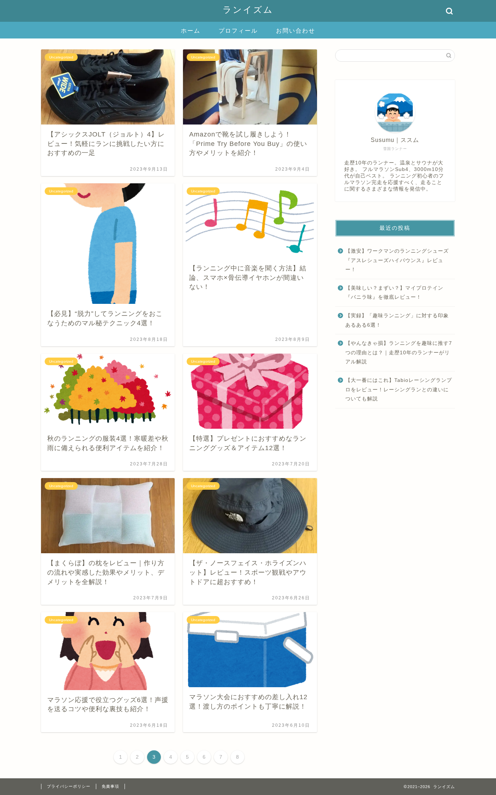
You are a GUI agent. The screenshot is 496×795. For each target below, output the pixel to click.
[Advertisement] (395, 472)
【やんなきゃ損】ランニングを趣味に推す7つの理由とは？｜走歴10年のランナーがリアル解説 (398, 352)
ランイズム (248, 10)
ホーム (190, 31)
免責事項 (110, 786)
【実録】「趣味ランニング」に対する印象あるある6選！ (397, 320)
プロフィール (238, 31)
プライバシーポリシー (68, 786)
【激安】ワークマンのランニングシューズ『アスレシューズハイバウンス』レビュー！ (397, 260)
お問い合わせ (295, 31)
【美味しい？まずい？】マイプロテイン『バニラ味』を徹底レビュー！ (394, 292)
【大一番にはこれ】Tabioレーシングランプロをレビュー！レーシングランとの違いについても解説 (398, 389)
